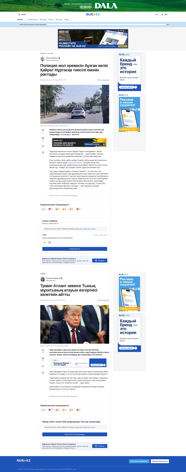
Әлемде (42, 273)
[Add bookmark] (43, 152)
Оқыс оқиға (59, 19)
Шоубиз (20, 19)
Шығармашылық (33, 19)
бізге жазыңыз (72, 195)
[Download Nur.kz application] (93, 6)
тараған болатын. (75, 163)
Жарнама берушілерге (159, 461)
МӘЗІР (23, 14)
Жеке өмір (43, 19)
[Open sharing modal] (43, 146)
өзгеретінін (65, 389)
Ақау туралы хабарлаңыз (139, 461)
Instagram (101, 260)
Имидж (67, 19)
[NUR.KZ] (93, 14)
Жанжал (51, 19)
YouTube (68, 374)
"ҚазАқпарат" (65, 134)
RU (157, 14)
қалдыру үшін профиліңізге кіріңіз (84, 229)
